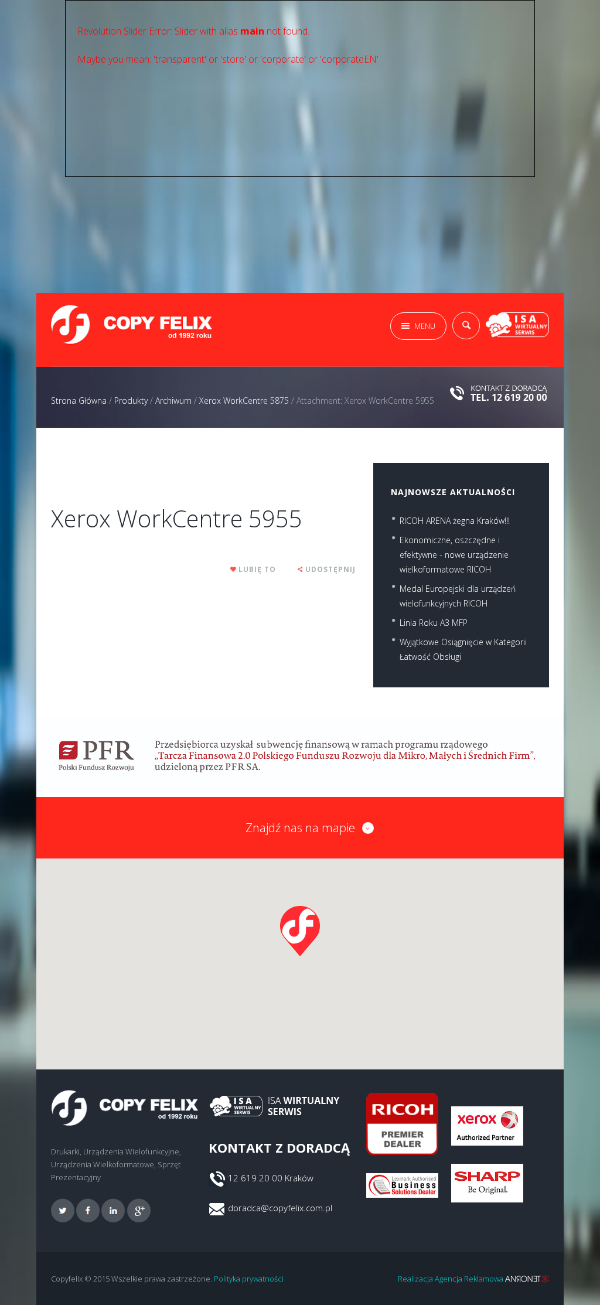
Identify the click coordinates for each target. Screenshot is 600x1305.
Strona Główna (79, 400)
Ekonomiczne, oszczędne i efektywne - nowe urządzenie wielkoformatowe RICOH (454, 554)
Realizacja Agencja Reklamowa (451, 1278)
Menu (424, 326)
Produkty (131, 400)
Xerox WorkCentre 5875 (244, 400)
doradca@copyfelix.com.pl (280, 1208)
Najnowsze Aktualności (453, 492)
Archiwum (173, 400)
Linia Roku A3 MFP (434, 622)
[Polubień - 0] (233, 569)
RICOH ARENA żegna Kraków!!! (455, 520)
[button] (300, 931)
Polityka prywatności (249, 1278)
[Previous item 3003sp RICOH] (127, 463)
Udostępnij (330, 569)
